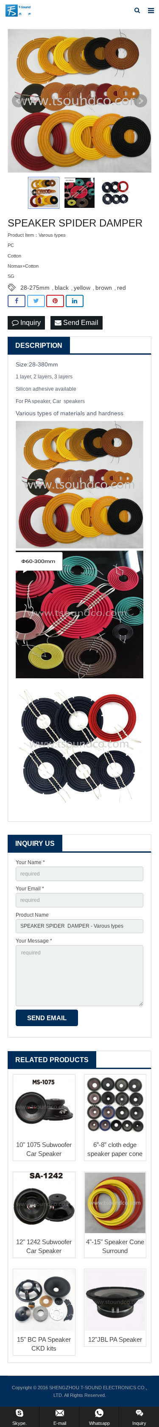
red (121, 287)
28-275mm (35, 287)
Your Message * (34, 941)
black (62, 287)
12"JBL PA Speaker (115, 1339)
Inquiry (30, 322)
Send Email (79, 322)
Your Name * (30, 862)
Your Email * (30, 889)
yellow (82, 287)
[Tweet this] (36, 301)
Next (140, 101)
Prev (18, 101)
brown (103, 287)
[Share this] (16, 301)
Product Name (32, 915)
